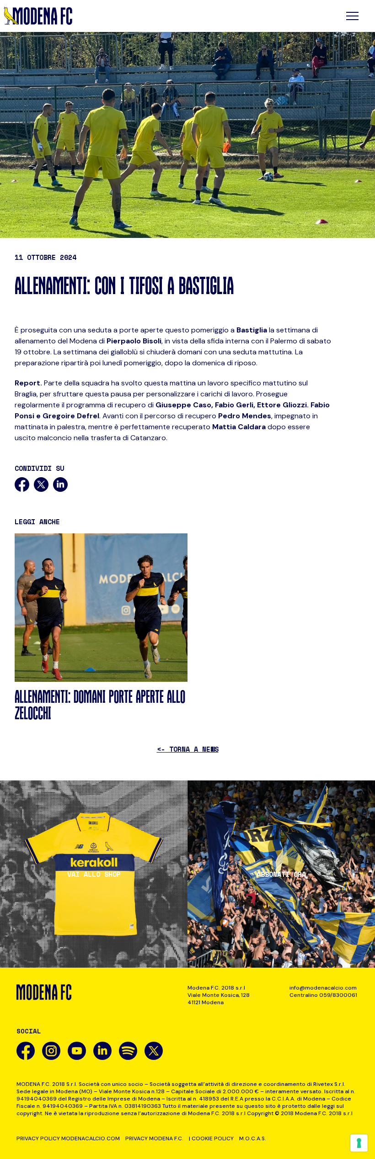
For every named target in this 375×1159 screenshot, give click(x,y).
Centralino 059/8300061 (323, 995)
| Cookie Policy (211, 1138)
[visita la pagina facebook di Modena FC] (25, 1051)
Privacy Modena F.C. (154, 1138)
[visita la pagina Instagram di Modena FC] (51, 1051)
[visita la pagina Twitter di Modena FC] (154, 1051)
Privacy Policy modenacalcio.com (68, 1138)
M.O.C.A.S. (252, 1138)
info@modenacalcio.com (323, 987)
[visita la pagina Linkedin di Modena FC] (102, 1051)
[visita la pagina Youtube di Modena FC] (77, 1051)
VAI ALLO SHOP (94, 874)
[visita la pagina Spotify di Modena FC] (128, 1051)
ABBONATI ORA (281, 874)
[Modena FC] (38, 16)
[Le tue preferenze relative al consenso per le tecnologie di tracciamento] (359, 1143)
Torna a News (188, 749)
